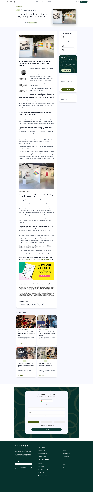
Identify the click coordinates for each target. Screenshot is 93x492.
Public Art (64, 451)
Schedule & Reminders (42, 456)
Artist (18, 10)
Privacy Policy (51, 425)
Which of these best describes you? (46, 419)
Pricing (43, 1)
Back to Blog (19, 6)
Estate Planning (40, 471)
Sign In (77, 1)
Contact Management (41, 468)
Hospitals (64, 457)
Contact (64, 464)
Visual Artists (65, 447)
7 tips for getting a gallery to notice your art (38, 259)
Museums (64, 450)
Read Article (20, 343)
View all (55, 312)
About (56, 1)
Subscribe (68, 89)
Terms (46, 425)
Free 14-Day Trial (66, 70)
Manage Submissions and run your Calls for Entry (46, 478)
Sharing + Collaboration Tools (43, 469)
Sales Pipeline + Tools (41, 450)
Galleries (64, 448)
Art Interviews (24, 10)
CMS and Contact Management (43, 455)
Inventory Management (42, 447)
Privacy (64, 469)
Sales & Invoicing (41, 466)
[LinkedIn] (66, 100)
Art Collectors (65, 454)
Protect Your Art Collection (42, 472)
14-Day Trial (83, 1)
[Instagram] (64, 100)
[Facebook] (62, 100)
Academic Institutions (66, 453)
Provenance (40, 463)
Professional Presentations (42, 453)
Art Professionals (66, 456)
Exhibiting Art (32, 10)
